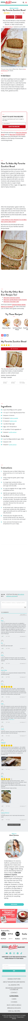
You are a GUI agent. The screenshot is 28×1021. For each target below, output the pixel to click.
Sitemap (14, 1018)
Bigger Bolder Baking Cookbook (14, 988)
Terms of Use (12, 1017)
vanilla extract (12, 432)
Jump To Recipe (10, 16)
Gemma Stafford (8, 27)
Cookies (14, 1002)
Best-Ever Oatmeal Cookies (12, 298)
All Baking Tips (14, 985)
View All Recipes (14, 1011)
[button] (4, 13)
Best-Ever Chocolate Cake (11, 301)
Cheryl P (3, 742)
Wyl (2, 776)
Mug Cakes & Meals (14, 1005)
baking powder (14, 418)
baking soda (13, 421)
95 (23, 13)
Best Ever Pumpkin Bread (17, 134)
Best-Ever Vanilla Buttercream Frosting (15, 299)
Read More (14, 904)
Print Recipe (15, 348)
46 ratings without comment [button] (15, 595)
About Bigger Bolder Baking (14, 982)
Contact (14, 992)
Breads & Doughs (14, 8)
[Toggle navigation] (26, 2)
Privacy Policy (20, 1017)
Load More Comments (14, 824)
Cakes (14, 999)
